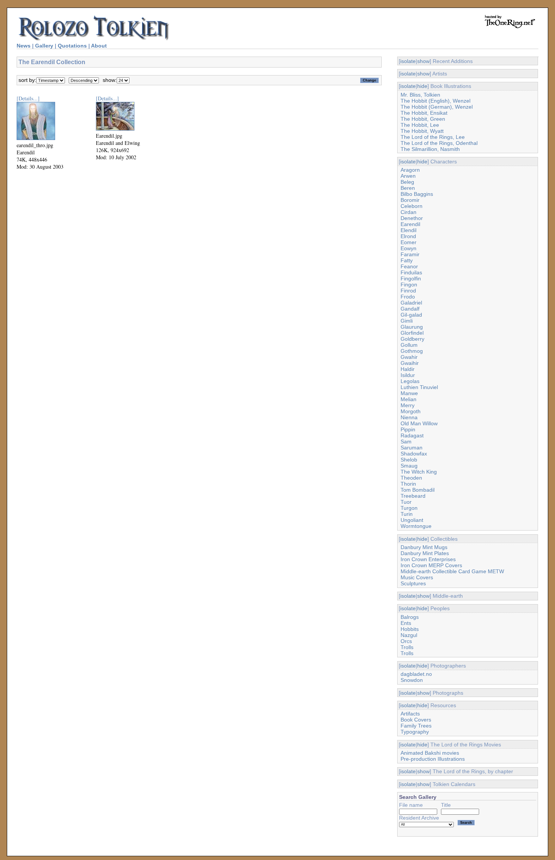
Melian (408, 399)
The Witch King (419, 472)
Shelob (409, 460)
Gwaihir (410, 363)
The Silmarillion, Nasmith (430, 149)
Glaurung (412, 327)
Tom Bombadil (418, 490)
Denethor (412, 218)
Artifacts (410, 714)
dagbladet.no (416, 674)
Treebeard (413, 496)
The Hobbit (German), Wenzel (437, 107)
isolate (408, 61)
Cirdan (408, 212)
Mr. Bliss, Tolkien (420, 95)
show (423, 61)
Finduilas (411, 272)
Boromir (410, 200)
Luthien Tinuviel (419, 387)
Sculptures (413, 583)
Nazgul (409, 635)
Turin (407, 514)
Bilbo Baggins (417, 194)
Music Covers (417, 577)
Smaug (409, 466)
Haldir (408, 369)
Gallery (44, 46)
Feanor (409, 266)
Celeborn (411, 206)
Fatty (407, 260)
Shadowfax (414, 454)
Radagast (412, 435)
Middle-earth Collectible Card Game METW (452, 571)
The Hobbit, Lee (420, 125)
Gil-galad (411, 315)
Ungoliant (412, 520)
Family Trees (416, 726)
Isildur (408, 375)
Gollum (409, 345)
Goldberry (412, 339)
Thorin (408, 484)
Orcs (406, 641)
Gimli (407, 321)
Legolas (410, 381)
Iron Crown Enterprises (428, 559)
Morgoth (411, 411)
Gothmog (412, 351)
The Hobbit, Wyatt (422, 131)
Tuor (406, 502)
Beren (408, 188)
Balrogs (410, 617)
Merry (408, 405)
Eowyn (408, 248)
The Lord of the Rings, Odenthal (439, 143)
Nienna (409, 417)
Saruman (411, 448)
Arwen (408, 176)
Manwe (409, 393)
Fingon (409, 285)
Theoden (411, 478)
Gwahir (409, 357)
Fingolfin (411, 278)
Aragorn (410, 170)
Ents (406, 623)
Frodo (408, 297)
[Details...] (28, 98)
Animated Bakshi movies (430, 753)
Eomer (408, 242)
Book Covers (416, 720)
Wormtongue (416, 526)
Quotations (72, 46)
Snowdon (412, 680)
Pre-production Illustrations (433, 759)
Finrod (408, 291)
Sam (406, 441)
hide (422, 86)
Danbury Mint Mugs (424, 547)
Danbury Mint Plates (425, 553)
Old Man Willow (419, 423)
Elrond (408, 236)
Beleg (407, 182)
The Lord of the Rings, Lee (433, 137)
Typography (415, 732)
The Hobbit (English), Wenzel (435, 101)
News (24, 46)
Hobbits (410, 629)
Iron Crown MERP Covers (431, 565)
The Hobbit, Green (423, 119)
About (99, 46)
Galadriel (411, 303)
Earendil (410, 224)
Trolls (407, 647)
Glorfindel (412, 333)
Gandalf (410, 309)
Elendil (408, 230)
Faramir (410, 254)
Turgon (409, 508)
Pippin (408, 429)
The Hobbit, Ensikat (424, 113)
